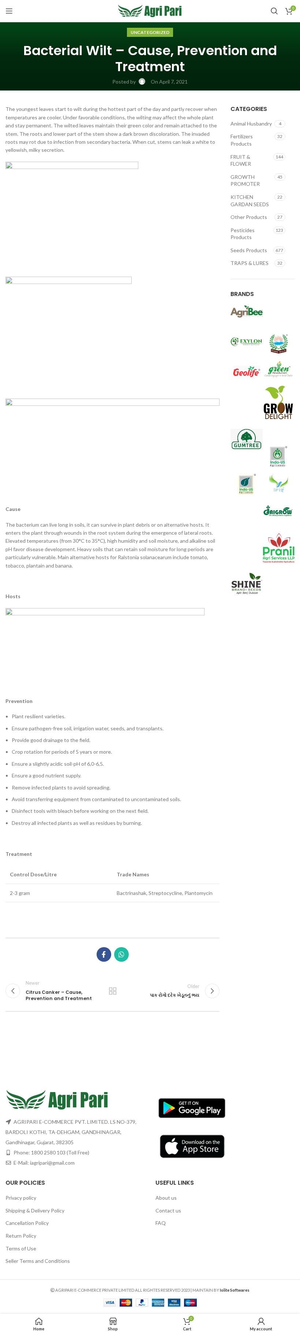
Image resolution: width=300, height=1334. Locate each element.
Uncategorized (150, 32)
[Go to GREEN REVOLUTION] (279, 369)
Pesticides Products (242, 234)
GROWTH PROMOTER (245, 180)
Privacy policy (20, 1198)
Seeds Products (248, 250)
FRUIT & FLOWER (240, 160)
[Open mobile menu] (9, 11)
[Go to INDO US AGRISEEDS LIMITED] (279, 456)
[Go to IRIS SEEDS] (279, 483)
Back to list (112, 991)
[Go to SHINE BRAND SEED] (246, 584)
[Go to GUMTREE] (246, 438)
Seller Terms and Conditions (37, 1261)
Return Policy (20, 1236)
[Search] (274, 11)
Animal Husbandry (251, 123)
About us (166, 1198)
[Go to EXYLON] (246, 341)
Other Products (248, 217)
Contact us (168, 1210)
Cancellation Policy (27, 1223)
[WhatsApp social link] (121, 954)
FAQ (160, 1223)
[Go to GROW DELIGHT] (279, 403)
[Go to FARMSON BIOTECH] (279, 343)
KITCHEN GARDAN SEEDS (249, 200)
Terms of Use (20, 1248)
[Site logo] (150, 10)
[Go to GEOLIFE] (246, 371)
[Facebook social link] (104, 954)
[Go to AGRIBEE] (246, 311)
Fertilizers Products (241, 140)
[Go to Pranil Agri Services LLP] (279, 547)
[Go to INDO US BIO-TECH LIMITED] (246, 483)
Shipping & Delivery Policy (34, 1210)
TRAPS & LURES (249, 263)
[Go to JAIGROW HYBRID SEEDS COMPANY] (279, 510)
